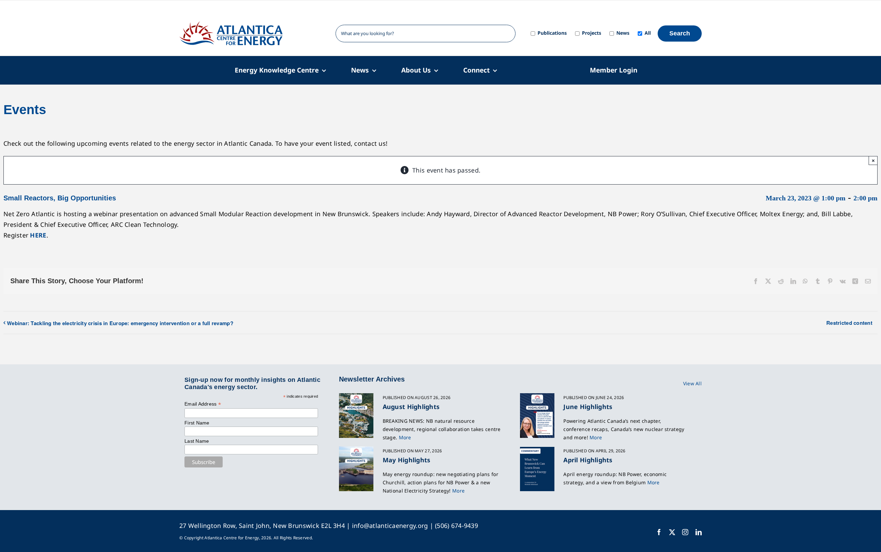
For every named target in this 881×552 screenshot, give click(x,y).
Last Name (196, 441)
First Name (197, 423)
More (405, 437)
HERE (38, 235)
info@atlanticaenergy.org (390, 525)
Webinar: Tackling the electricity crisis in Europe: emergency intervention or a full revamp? (120, 323)
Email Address (202, 404)
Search (679, 33)
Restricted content (849, 323)
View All (692, 383)
